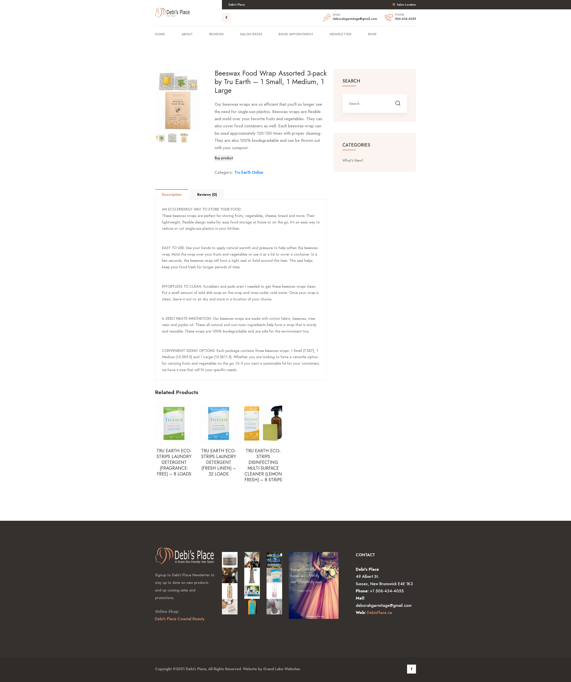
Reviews (216, 34)
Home (160, 34)
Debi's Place (196, 669)
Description (172, 194)
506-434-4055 (405, 19)
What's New (352, 160)
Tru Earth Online (248, 172)
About (187, 34)
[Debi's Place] (173, 12)
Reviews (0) (207, 194)
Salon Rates (251, 34)
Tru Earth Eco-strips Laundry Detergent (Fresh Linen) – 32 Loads (218, 462)
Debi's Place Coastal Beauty (180, 619)
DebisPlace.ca (379, 613)
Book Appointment (296, 34)
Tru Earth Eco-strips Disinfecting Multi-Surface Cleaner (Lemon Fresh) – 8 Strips (263, 465)
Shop (372, 34)
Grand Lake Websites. (282, 669)
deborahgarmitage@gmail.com (355, 19)
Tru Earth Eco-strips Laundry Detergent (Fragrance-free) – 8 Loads (174, 462)
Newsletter (340, 34)
